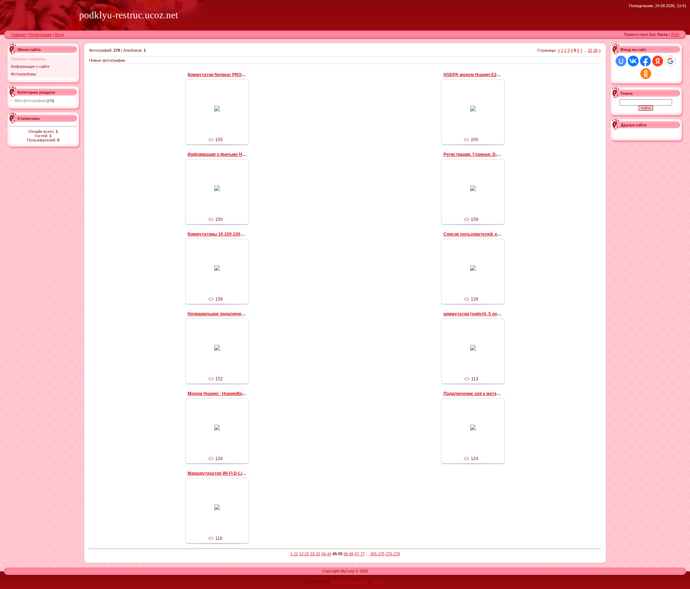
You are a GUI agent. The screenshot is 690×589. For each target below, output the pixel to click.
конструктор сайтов (349, 582)
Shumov (220, 129)
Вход (59, 34)
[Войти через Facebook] (645, 61)
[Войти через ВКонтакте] (633, 61)
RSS (675, 34)
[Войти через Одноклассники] (645, 73)
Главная (18, 34)
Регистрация (40, 34)
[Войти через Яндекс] (657, 61)
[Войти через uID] (621, 61)
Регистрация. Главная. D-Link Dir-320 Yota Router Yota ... (502, 154)
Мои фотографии (30, 100)
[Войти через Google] (670, 61)
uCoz (377, 582)
